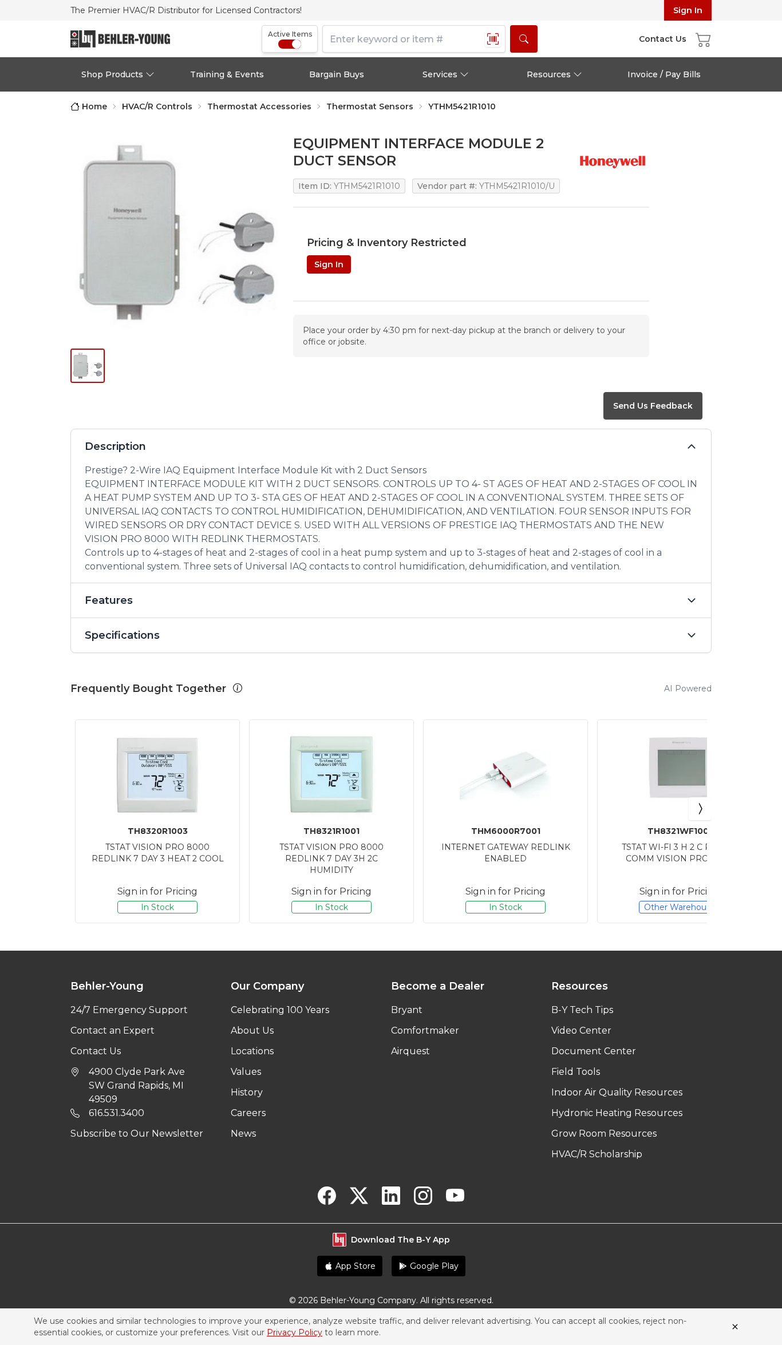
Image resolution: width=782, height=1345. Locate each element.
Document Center (593, 1051)
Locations (252, 1051)
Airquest (410, 1051)
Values (246, 1071)
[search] (524, 39)
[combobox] (413, 39)
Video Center (581, 1030)
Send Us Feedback (653, 406)
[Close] (735, 1327)
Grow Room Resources (604, 1133)
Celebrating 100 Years (280, 1009)
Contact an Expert (112, 1030)
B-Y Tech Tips (582, 1009)
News (243, 1133)
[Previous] (81, 808)
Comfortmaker (425, 1030)
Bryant (406, 1009)
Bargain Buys (336, 74)
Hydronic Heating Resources (616, 1112)
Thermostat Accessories (259, 106)
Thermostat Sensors (369, 106)
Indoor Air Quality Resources (616, 1092)
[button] (237, 688)
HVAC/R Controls (157, 106)
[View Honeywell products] (612, 161)
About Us (252, 1030)
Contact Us (95, 1051)
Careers (248, 1112)
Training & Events (227, 74)
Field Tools (575, 1071)
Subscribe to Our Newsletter (136, 1133)
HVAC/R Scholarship (596, 1154)
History (247, 1092)
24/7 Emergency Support (129, 1009)
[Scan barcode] (493, 39)
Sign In (687, 10)
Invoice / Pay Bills (664, 74)
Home (94, 106)
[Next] (700, 808)
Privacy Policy (294, 1332)
